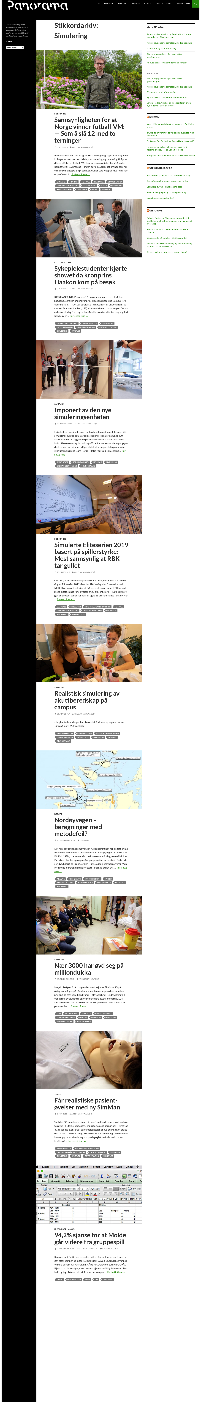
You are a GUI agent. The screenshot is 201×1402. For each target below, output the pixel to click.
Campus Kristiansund (67, 323)
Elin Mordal (107, 323)
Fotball (86, 182)
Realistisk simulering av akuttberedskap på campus (87, 700)
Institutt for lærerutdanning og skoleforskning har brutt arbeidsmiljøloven (169, 245)
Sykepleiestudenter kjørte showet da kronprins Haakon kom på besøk (90, 275)
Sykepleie (76, 331)
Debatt (58, 814)
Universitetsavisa (160, 168)
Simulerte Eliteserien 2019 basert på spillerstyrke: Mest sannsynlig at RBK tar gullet (91, 555)
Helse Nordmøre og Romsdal (71, 1152)
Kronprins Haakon (86, 327)
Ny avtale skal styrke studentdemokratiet (167, 62)
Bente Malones (84, 733)
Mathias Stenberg (108, 327)
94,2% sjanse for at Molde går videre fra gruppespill (90, 1238)
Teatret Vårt (63, 741)
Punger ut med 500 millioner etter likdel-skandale (171, 155)
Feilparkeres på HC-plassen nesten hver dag (168, 175)
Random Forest (64, 189)
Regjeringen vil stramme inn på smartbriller (167, 181)
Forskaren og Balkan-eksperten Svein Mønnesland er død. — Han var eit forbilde (168, 148)
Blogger (148, 4)
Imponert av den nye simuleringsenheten (82, 413)
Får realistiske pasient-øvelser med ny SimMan (87, 1103)
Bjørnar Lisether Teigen (107, 733)
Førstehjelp (83, 737)
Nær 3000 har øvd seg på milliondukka (89, 969)
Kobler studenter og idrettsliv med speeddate (169, 42)
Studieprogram (64, 1021)
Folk (98, 4)
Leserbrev (85, 840)
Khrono (154, 116)
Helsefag (97, 462)
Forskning (109, 4)
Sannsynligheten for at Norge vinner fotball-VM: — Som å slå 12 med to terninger (89, 130)
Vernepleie (108, 1156)
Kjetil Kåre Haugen (64, 1229)
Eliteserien (76, 607)
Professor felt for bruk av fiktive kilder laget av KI (171, 141)
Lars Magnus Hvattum (67, 186)
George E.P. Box (115, 182)
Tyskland (106, 189)
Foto (57, 262)
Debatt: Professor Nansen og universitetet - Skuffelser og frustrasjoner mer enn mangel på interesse (169, 221)
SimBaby (83, 1017)
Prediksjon (116, 186)
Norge (104, 186)
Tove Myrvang (88, 466)
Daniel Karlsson (65, 737)
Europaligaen (74, 1280)
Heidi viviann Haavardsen (87, 1148)
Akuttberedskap (65, 733)
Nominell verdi (85, 883)
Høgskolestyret (103, 1014)
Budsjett (86, 1014)
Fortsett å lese (80, 174)
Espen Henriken (64, 1148)
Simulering (82, 189)
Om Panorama (183, 4)
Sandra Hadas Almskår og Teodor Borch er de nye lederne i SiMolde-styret (169, 35)
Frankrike (98, 182)
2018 (59, 1014)
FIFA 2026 (73, 182)
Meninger (135, 4)
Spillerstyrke (78, 614)
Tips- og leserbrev (164, 4)
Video (57, 1094)
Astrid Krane (71, 1014)
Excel (87, 1280)
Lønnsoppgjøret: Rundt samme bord (164, 186)
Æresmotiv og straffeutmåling (161, 48)
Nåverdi (108, 879)
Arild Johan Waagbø (82, 147)
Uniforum (155, 210)
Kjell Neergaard (65, 327)
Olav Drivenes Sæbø (92, 611)
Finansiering (75, 879)
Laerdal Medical (98, 1152)
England (61, 182)
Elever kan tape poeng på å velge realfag (166, 192)
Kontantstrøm (92, 879)
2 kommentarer (110, 1249)
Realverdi (120, 883)
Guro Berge (62, 462)
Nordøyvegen (104, 883)
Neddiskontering (65, 883)
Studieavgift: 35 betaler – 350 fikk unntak (167, 238)
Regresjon (111, 611)
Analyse (61, 879)
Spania (94, 189)
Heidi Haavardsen (81, 462)
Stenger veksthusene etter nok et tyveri (167, 252)
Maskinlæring (89, 186)
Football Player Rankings (97, 607)
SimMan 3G (96, 1017)
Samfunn (122, 4)
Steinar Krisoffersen (67, 466)
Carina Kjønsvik (89, 323)
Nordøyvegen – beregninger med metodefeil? (78, 826)
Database (61, 607)
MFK (96, 1280)
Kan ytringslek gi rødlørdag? (160, 198)
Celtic (60, 1280)
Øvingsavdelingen (66, 1017)
